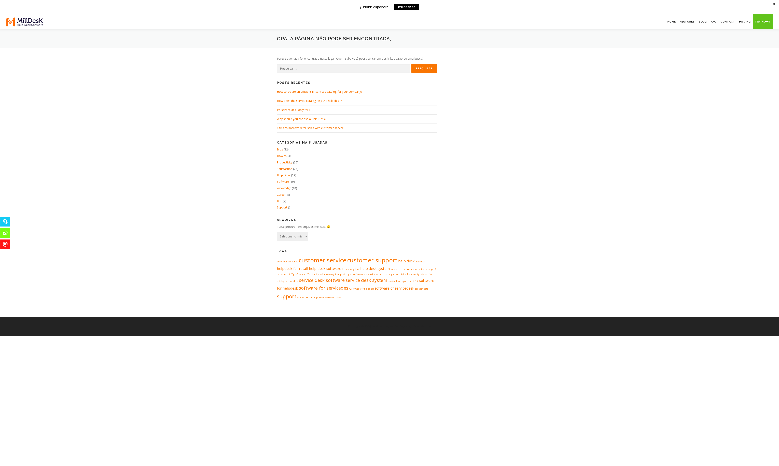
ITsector (311, 274)
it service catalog (325, 274)
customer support (372, 260)
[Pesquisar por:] (343, 68)
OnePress (400, 326)
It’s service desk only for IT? (295, 110)
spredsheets (421, 288)
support (286, 296)
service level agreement (401, 281)
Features (687, 21)
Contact (728, 21)
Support (282, 207)
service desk (291, 281)
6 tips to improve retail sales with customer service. (310, 128)
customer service (322, 260)
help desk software (325, 268)
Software (283, 182)
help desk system (375, 268)
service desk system (366, 280)
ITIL (279, 201)
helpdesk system (350, 269)
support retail (304, 297)
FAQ (714, 21)
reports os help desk (387, 274)
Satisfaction (284, 169)
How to (282, 156)
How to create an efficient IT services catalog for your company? (319, 91)
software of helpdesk (363, 288)
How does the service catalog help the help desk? (309, 101)
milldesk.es (406, 7)
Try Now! (762, 21)
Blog (703, 21)
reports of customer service (361, 274)
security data (417, 274)
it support (340, 274)
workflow (336, 297)
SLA (417, 281)
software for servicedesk (325, 288)
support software (322, 297)
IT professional (298, 274)
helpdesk (420, 261)
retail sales (404, 274)
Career (281, 194)
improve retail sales (401, 269)
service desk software (322, 280)
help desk (406, 261)
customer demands (287, 261)
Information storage (423, 269)
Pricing (745, 21)
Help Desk (283, 175)
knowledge (284, 188)
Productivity (284, 162)
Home (671, 21)
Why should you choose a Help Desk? (301, 119)
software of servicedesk (394, 288)
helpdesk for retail (292, 268)
